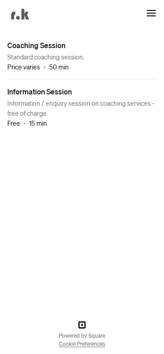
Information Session (39, 91)
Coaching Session (36, 45)
